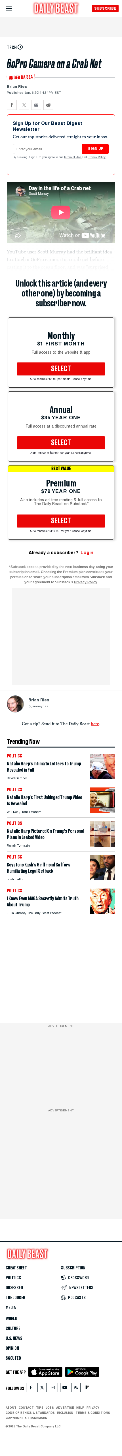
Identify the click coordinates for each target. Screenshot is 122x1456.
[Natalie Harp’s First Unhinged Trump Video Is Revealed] (102, 811)
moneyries (40, 706)
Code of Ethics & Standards (30, 1412)
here (95, 723)
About (11, 1407)
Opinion (12, 1348)
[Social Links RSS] (76, 1389)
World (11, 1318)
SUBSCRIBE (105, 8)
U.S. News (14, 1338)
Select (61, 369)
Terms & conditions (92, 1412)
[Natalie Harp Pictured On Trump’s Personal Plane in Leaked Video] (102, 845)
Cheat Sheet (16, 1268)
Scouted (13, 1358)
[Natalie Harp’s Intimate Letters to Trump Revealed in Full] (102, 777)
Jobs (50, 1407)
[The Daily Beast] (56, 9)
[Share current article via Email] (36, 105)
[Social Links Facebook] (30, 1389)
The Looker (15, 1297)
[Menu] (14, 9)
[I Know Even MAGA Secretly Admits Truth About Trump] (102, 912)
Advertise (65, 1407)
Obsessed (14, 1288)
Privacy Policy (97, 157)
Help (80, 1407)
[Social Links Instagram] (53, 1389)
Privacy (93, 1407)
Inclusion (65, 1412)
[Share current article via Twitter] (24, 105)
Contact (26, 1407)
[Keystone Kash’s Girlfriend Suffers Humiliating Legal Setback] (102, 878)
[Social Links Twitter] (42, 1389)
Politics (13, 1278)
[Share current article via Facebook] (12, 105)
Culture (13, 1328)
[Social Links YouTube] (64, 1389)
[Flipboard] (87, 1389)
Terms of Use (73, 157)
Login (87, 552)
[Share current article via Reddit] (48, 105)
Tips (39, 1407)
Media (11, 1307)
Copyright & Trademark (26, 1417)
